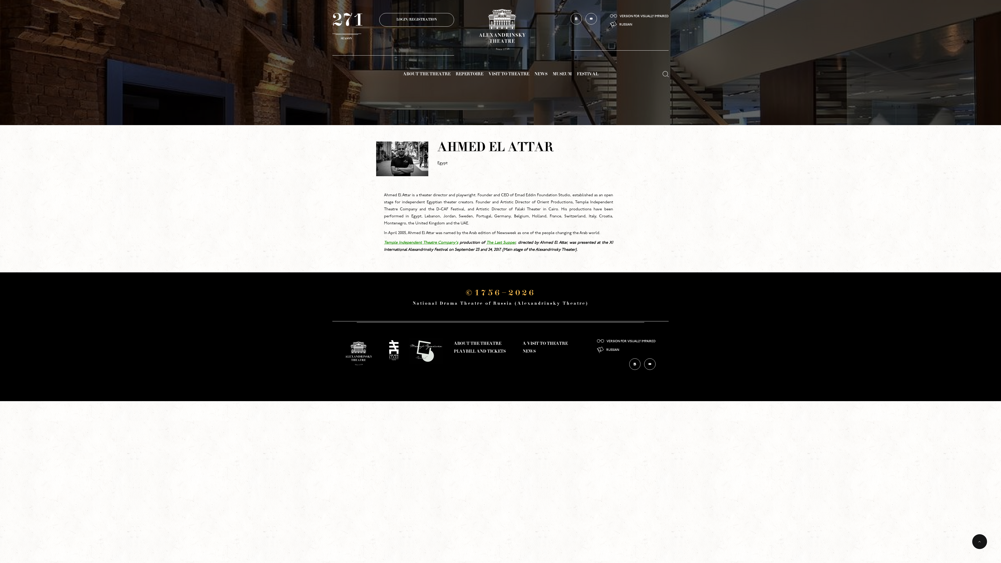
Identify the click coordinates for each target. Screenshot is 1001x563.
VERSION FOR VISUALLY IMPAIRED (644, 16)
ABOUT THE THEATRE (426, 74)
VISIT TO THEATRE (509, 74)
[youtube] (591, 19)
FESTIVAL (587, 74)
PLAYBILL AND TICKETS (480, 352)
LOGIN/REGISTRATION (416, 19)
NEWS (540, 74)
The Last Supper (501, 243)
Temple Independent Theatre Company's (421, 243)
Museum (562, 74)
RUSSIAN (625, 24)
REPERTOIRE (469, 74)
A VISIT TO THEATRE (545, 344)
